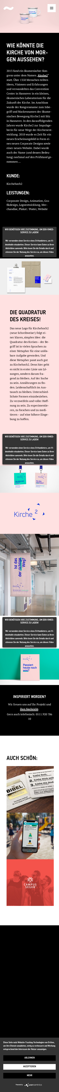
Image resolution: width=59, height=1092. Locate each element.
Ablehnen (29, 1058)
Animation (36, 201)
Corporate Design (17, 201)
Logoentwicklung (29, 205)
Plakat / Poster (28, 209)
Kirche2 (43, 75)
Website (43, 209)
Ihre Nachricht (29, 709)
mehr (29, 1075)
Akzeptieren (29, 1066)
